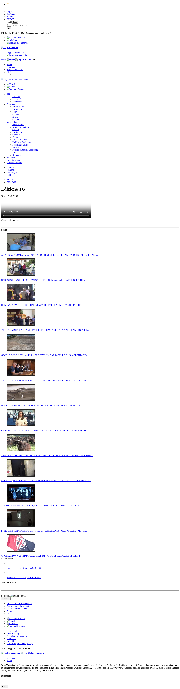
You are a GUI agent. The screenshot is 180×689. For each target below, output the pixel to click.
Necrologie (12, 172)
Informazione (18, 107)
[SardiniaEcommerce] (17, 626)
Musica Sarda (18, 124)
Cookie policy (13, 633)
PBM (9, 614)
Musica (15, 147)
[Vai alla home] (11, 59)
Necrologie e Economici (17, 636)
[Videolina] (9, 47)
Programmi (12, 67)
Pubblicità (11, 175)
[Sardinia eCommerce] (17, 43)
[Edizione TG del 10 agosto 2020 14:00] (93, 563)
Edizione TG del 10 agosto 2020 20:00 (24, 577)
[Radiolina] (12, 40)
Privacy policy (13, 631)
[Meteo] (8, 4)
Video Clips (12, 122)
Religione (16, 155)
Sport (14, 112)
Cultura (15, 114)
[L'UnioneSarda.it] (16, 618)
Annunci (10, 170)
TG (8, 94)
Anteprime (17, 101)
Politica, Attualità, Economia (25, 150)
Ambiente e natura (20, 127)
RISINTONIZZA (15, 69)
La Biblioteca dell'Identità (18, 608)
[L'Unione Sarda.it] (16, 37)
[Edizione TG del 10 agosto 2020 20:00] (93, 573)
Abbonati (11, 167)
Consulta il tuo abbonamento (19, 603)
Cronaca (16, 134)
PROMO (11, 157)
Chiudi (4, 686)
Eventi (15, 117)
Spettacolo (17, 109)
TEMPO (10, 179)
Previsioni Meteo (14, 162)
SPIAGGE (11, 182)
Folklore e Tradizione (21, 142)
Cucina (15, 119)
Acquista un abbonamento (18, 606)
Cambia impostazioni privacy (20, 643)
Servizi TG (17, 99)
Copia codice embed (10, 220)
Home (9, 64)
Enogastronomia (19, 139)
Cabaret (15, 129)
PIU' (9, 72)
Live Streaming (13, 160)
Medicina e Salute (20, 145)
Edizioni (16, 96)
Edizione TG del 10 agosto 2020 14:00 (24, 568)
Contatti (10, 641)
